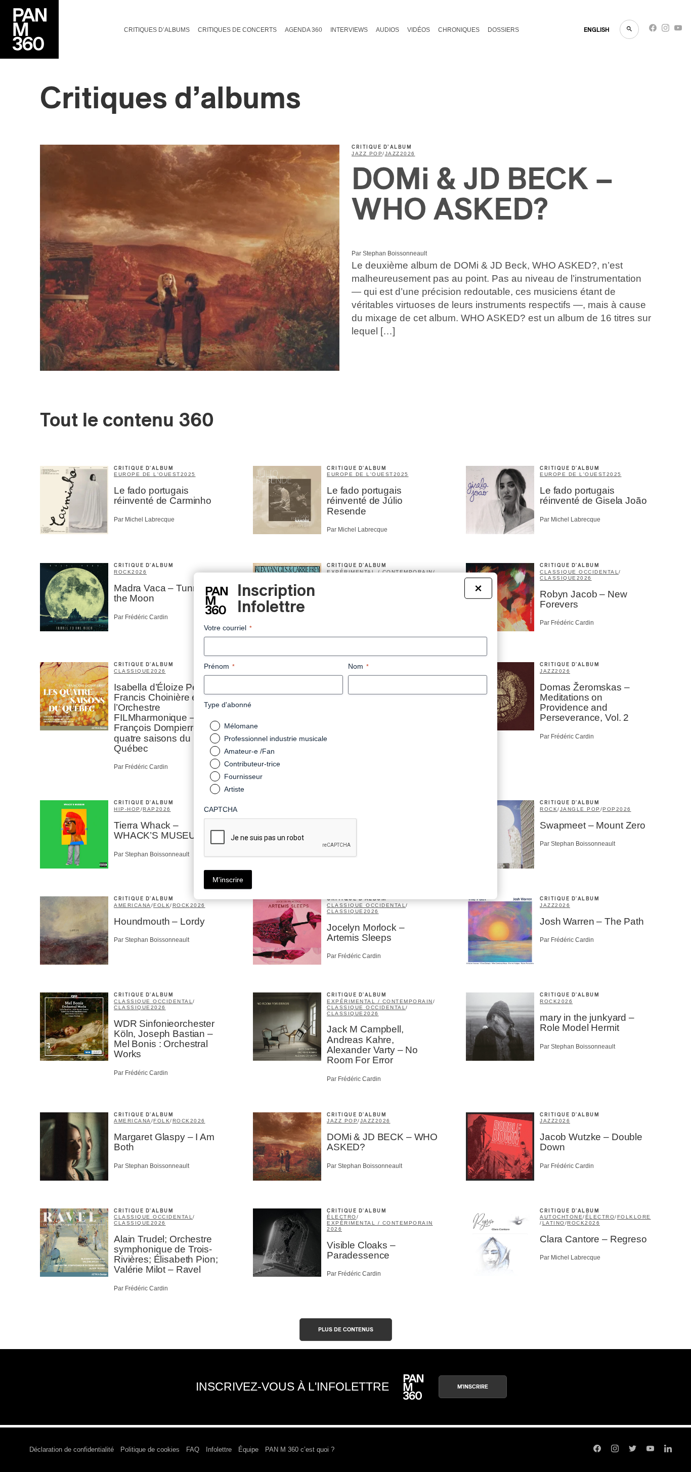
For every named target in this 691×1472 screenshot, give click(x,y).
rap (149, 809)
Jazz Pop (367, 153)
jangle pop (580, 809)
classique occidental (579, 572)
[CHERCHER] (629, 29)
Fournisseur (243, 776)
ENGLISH (597, 30)
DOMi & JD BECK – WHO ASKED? (482, 195)
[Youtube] (678, 30)
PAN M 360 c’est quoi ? (299, 1449)
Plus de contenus (345, 1329)
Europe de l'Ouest (147, 474)
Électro (342, 1217)
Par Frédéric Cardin (141, 617)
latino (553, 1223)
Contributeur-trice (252, 764)
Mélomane (241, 726)
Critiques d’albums (157, 29)
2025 (188, 474)
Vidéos (418, 29)
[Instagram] (665, 30)
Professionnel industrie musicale (275, 738)
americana (132, 905)
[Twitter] (632, 1450)
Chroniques (459, 29)
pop (609, 809)
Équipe (248, 1449)
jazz (392, 153)
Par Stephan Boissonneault (389, 253)
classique (558, 578)
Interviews (349, 29)
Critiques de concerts (237, 29)
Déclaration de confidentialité (71, 1449)
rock (123, 572)
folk (161, 905)
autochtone (561, 1217)
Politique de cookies (150, 1449)
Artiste (234, 789)
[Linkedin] (668, 1450)
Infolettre (219, 1449)
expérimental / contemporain (380, 1001)
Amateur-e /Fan (249, 751)
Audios (387, 29)
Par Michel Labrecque (144, 519)
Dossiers (503, 29)
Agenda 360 (303, 29)
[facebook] (653, 30)
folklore (634, 1217)
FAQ (192, 1449)
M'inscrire (472, 1387)
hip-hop (127, 809)
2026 (407, 153)
